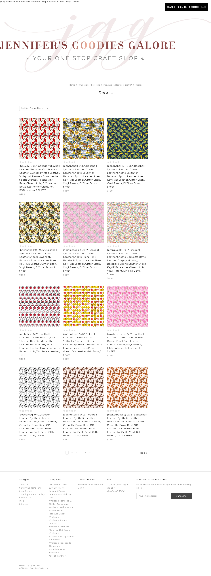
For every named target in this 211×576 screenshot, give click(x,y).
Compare (39, 138)
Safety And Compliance (30, 488)
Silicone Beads (56, 510)
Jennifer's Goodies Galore (90, 484)
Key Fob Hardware (58, 556)
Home (72, 85)
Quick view (39, 133)
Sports (138, 85)
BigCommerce (36, 565)
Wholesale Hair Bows (59, 526)
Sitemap (23, 504)
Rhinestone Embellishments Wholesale (57, 549)
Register (194, 7)
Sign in (182, 7)
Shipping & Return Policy (32, 494)
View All (81, 488)
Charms (53, 523)
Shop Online (25, 491)
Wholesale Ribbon (58, 520)
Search (171, 7)
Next (142, 453)
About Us (23, 484)
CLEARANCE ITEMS (58, 484)
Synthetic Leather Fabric (89, 85)
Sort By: (24, 108)
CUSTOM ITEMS (56, 488)
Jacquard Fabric (57, 491)
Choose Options (40, 144)
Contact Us (25, 497)
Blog (21, 501)
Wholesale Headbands (60, 543)
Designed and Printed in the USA (117, 85)
